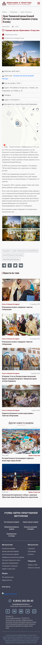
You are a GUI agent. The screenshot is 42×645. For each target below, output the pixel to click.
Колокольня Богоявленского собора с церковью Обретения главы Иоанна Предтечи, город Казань (20, 496)
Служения (31, 548)
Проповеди (32, 551)
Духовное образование (10, 563)
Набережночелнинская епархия (11, 528)
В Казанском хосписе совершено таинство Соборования (17, 308)
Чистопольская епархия (11, 522)
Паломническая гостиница (11, 535)
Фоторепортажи (8, 577)
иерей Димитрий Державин (11, 259)
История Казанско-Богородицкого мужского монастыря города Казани (18, 459)
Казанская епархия (8, 548)
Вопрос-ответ (33, 565)
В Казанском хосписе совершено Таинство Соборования (17, 343)
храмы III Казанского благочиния (13, 255)
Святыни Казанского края (11, 560)
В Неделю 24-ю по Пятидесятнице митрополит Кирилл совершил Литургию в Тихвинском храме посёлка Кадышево (19, 378)
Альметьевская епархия (30, 522)
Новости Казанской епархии (10, 304)
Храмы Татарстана (26, 12)
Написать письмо (34, 568)
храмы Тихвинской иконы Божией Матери (25, 251)
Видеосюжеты (7, 580)
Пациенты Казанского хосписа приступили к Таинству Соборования (17, 414)
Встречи (31, 554)
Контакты (6, 587)
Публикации (13, 12)
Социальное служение (10, 566)
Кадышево (6, 251)
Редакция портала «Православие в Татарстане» (22, 30)
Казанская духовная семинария (30, 528)
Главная (4, 12)
